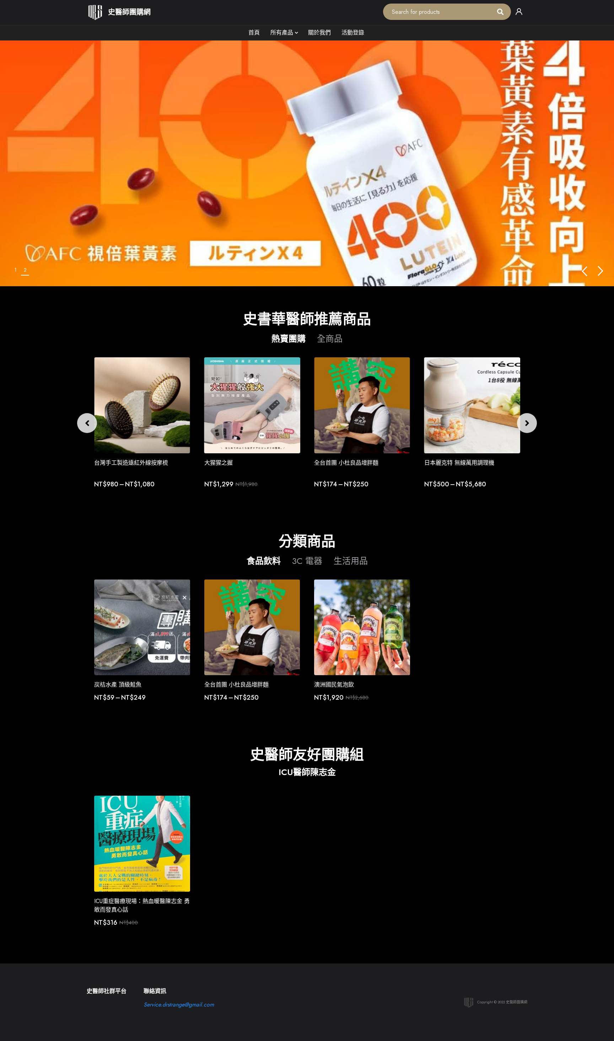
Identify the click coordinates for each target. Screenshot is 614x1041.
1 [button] (16, 269)
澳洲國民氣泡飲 (334, 684)
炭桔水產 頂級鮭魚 (117, 684)
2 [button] (25, 269)
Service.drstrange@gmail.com (179, 1004)
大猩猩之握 (218, 463)
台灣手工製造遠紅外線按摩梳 (131, 463)
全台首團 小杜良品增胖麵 (346, 463)
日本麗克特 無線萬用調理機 (459, 463)
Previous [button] (584, 271)
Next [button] (600, 271)
